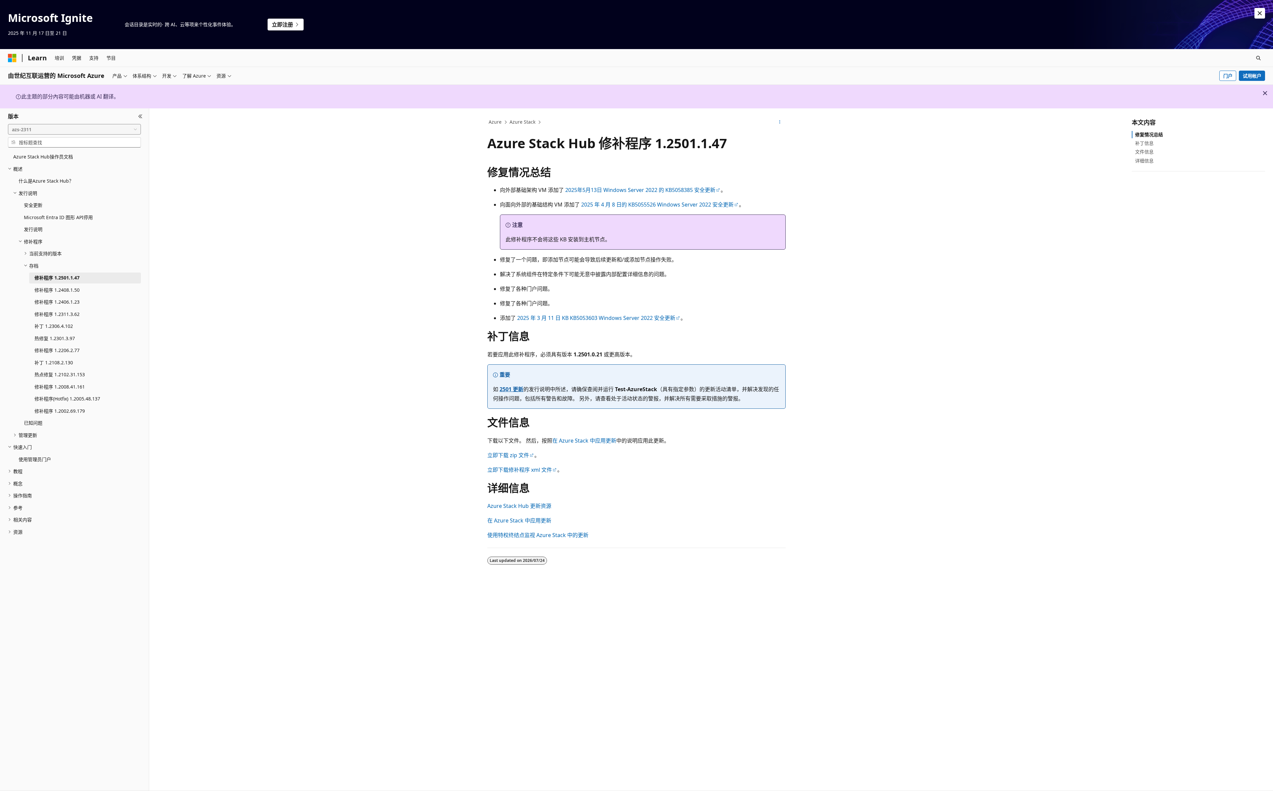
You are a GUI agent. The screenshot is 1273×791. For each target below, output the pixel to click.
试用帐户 (1252, 76)
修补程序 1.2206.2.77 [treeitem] (57, 350)
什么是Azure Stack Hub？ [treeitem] (46, 181)
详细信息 (1144, 160)
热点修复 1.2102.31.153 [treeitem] (59, 374)
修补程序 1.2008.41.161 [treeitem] (59, 387)
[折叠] (140, 116)
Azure (495, 122)
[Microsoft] (12, 58)
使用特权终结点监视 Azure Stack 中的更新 (537, 535)
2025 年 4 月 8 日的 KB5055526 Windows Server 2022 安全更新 (657, 204)
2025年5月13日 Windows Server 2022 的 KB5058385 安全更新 (640, 190)
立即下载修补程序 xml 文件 (519, 469)
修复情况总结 (1149, 134)
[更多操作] (780, 122)
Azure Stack (522, 122)
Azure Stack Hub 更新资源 (519, 506)
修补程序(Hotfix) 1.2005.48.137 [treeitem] (67, 399)
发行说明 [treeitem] (33, 229)
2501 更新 (511, 389)
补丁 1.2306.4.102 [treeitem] (53, 326)
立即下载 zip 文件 (508, 455)
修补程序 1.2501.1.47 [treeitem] (57, 277)
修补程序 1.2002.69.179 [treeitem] (59, 411)
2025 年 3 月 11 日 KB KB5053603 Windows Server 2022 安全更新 (596, 318)
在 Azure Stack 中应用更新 (584, 440)
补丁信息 (1144, 143)
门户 (1228, 76)
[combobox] (74, 129)
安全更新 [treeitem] (33, 205)
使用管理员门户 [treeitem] (35, 459)
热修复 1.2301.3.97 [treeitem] (54, 338)
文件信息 (1144, 152)
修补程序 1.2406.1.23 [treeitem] (57, 302)
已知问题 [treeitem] (33, 423)
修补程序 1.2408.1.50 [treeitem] (57, 290)
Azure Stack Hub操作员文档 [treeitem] (43, 156)
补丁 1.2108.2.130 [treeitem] (53, 362)
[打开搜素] (1258, 58)
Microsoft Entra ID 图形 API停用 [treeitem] (58, 217)
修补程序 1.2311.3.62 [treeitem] (57, 314)
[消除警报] (1259, 13)
